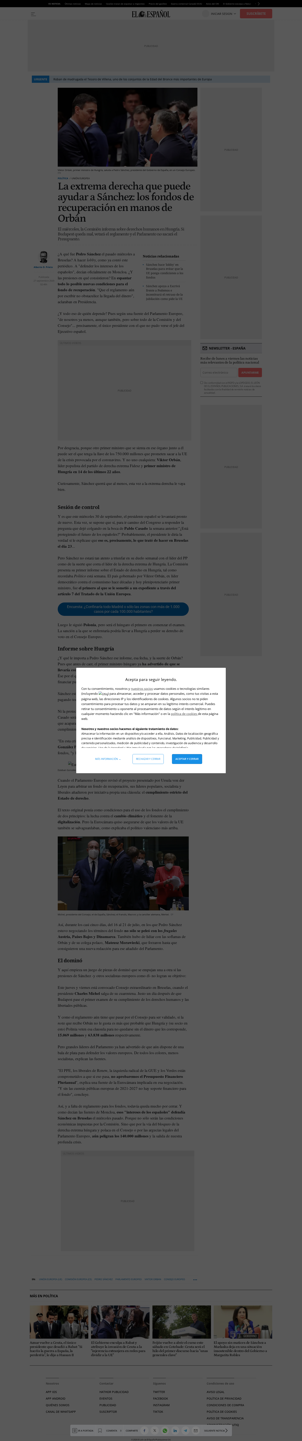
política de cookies (184, 714)
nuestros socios (142, 689)
